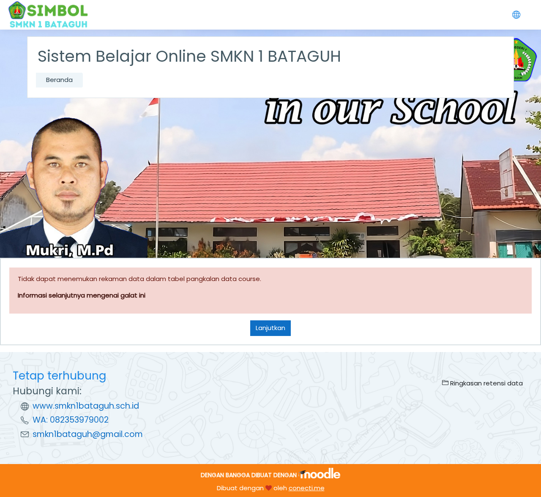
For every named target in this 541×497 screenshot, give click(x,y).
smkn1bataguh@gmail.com (88, 434)
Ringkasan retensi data (485, 383)
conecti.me (307, 487)
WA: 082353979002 (71, 420)
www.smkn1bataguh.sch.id (86, 406)
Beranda (59, 79)
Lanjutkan (270, 327)
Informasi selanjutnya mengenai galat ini (81, 295)
